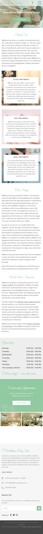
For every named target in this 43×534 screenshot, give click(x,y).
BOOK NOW (21, 19)
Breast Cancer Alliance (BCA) (29, 302)
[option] (21, 14)
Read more (21, 403)
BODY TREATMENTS (21, 157)
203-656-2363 (28, 373)
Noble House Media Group (31, 527)
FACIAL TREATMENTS (21, 79)
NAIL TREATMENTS (21, 118)
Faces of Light (7, 285)
